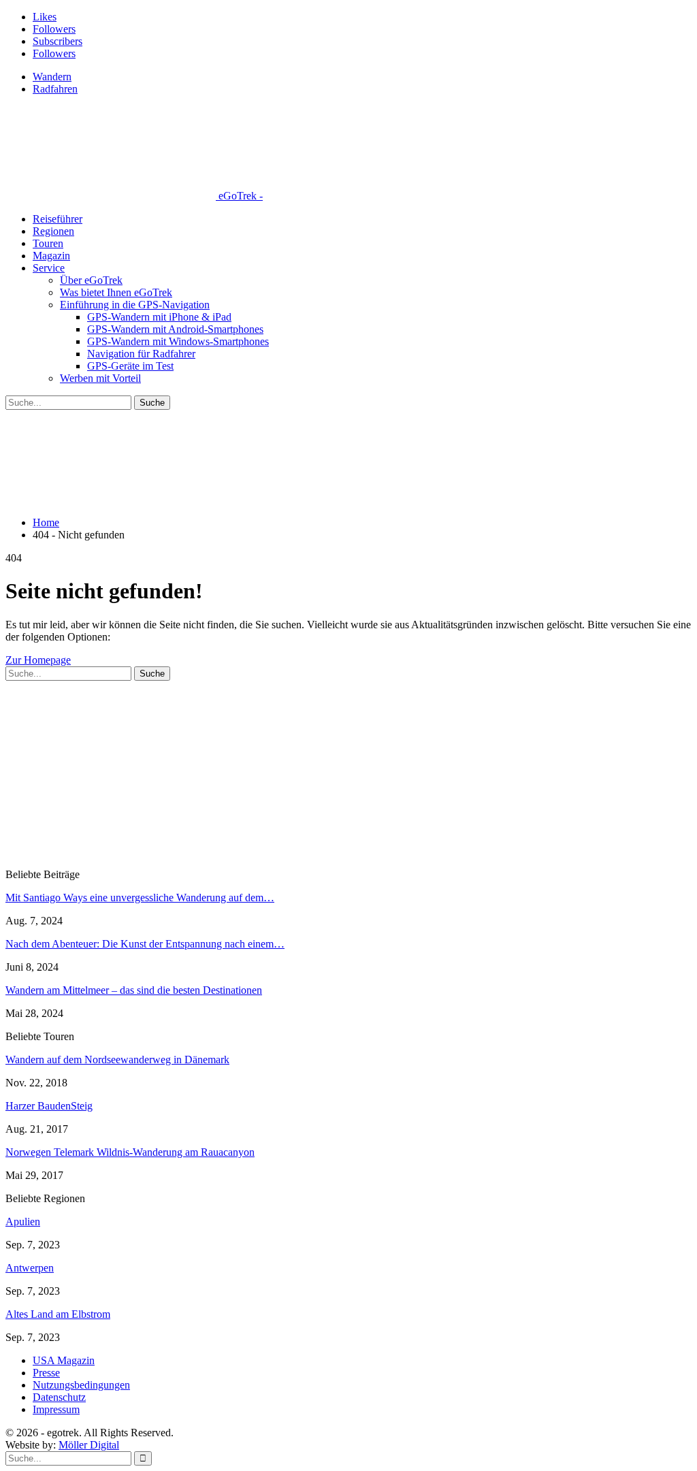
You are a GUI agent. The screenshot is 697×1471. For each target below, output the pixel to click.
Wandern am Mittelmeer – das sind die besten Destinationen (133, 990)
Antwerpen (29, 1268)
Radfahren (55, 89)
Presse (46, 1372)
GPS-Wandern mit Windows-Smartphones (178, 341)
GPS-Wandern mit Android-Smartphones (175, 329)
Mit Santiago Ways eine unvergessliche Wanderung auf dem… (139, 897)
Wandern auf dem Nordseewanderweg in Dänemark (117, 1059)
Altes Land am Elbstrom (57, 1314)
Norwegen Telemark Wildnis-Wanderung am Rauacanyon (130, 1152)
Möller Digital (89, 1445)
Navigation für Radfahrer (141, 353)
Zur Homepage (38, 660)
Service (49, 268)
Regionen (53, 231)
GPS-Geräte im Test (130, 366)
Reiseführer (57, 219)
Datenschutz (59, 1397)
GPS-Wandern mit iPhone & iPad (159, 317)
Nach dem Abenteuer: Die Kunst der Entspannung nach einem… (145, 944)
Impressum (56, 1409)
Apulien (22, 1221)
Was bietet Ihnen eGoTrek (116, 292)
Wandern (52, 76)
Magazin (51, 255)
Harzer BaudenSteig (49, 1106)
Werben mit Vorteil (100, 378)
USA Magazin (64, 1360)
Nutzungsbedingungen (81, 1385)
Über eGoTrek (91, 280)
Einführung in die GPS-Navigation (135, 304)
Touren (48, 243)
